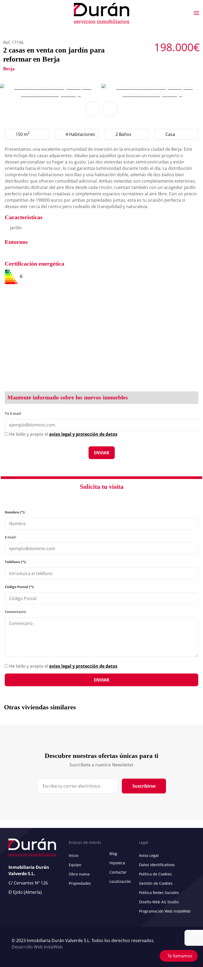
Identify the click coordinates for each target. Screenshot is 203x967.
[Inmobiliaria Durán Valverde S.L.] (101, 13)
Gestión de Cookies (156, 883)
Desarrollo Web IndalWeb (37, 947)
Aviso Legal (149, 855)
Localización (120, 881)
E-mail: (10, 537)
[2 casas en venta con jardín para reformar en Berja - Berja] (51, 91)
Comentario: (15, 611)
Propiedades (80, 883)
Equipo (75, 864)
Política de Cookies (155, 874)
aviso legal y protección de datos (83, 666)
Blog (113, 853)
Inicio (73, 855)
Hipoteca (117, 862)
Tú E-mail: (14, 413)
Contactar (118, 872)
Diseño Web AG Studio (159, 901)
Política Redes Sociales (159, 892)
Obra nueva (79, 874)
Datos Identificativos (157, 864)
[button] (92, 108)
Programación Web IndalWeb (165, 911)
